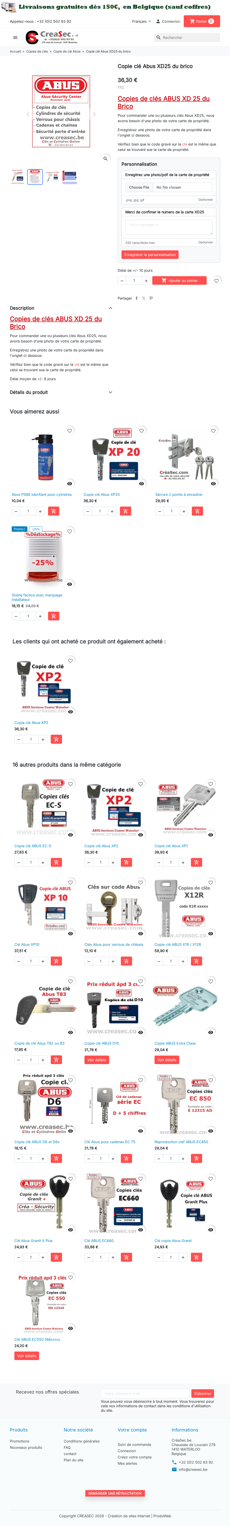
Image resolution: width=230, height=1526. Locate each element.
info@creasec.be (193, 1469)
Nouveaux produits (26, 1447)
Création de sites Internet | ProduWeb (139, 1516)
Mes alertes (127, 1463)
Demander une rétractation (115, 1493)
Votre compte (132, 1430)
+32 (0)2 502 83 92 (196, 1462)
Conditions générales (82, 1441)
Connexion (127, 1451)
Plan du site (73, 1460)
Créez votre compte (135, 1457)
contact (70, 1453)
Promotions (19, 1441)
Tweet (143, 298)
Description (22, 308)
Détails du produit (29, 392)
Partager (136, 298)
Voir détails (96, 1060)
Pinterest (151, 298)
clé (184, 144)
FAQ (67, 1447)
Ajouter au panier (179, 280)
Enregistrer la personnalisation (150, 254)
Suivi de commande (134, 1444)
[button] (168, 21)
